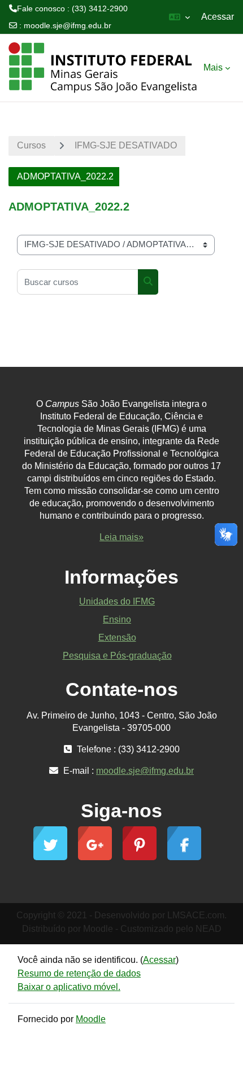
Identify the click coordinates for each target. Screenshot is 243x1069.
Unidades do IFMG (117, 601)
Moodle (91, 1019)
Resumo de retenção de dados (79, 973)
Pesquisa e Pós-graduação (117, 655)
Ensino (117, 619)
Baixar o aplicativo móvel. (69, 987)
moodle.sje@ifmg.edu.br (67, 25)
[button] (179, 17)
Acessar (217, 16)
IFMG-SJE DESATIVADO (126, 145)
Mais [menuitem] (213, 67)
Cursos (31, 145)
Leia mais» (121, 537)
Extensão (117, 637)
